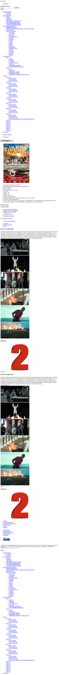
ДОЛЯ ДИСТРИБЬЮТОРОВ (13, 24)
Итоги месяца (12, 78)
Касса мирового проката (9, 26)
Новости (5, 132)
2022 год (8, 77)
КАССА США (9, 30)
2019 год (8, 92)
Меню (2, 9)
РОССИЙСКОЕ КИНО (15, 65)
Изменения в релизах (8, 532)
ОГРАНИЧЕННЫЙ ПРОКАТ (13, 23)
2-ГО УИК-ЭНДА (13, 62)
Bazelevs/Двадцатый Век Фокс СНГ (20, 186)
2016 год (8, 108)
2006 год (8, 130)
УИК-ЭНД (9, 19)
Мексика (11, 45)
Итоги (5, 75)
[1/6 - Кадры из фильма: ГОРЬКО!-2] (15, 254)
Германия (11, 38)
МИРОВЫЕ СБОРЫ (14, 73)
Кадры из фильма (7, 224)
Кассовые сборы (7, 15)
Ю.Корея (11, 53)
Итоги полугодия (13, 81)
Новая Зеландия (13, 48)
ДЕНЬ (7, 17)
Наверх (2, 550)
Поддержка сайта (10, 547)
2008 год (8, 128)
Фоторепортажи (7, 531)
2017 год (8, 103)
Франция (11, 51)
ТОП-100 (11, 64)
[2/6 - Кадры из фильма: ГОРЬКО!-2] (15, 271)
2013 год (8, 121)
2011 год (8, 124)
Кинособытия (6, 534)
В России (8, 13)
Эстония (11, 52)
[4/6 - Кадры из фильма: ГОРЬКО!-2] (15, 304)
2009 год (8, 126)
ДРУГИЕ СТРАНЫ (11, 31)
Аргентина (12, 34)
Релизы (5, 521)
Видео (5, 226)
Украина (11, 49)
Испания (11, 39)
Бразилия (11, 35)
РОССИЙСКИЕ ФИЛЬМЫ (13, 22)
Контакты (5, 3)
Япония (11, 55)
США (7, 68)
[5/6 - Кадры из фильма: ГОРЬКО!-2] (15, 321)
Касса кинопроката (8, 522)
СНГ (7, 57)
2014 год (8, 120)
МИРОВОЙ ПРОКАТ (11, 27)
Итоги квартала (13, 79)
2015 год (8, 113)
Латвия (11, 43)
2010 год (8, 125)
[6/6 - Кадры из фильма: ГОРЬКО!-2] (15, 338)
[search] (16, 7)
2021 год (8, 82)
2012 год (8, 123)
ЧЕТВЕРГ (8, 18)
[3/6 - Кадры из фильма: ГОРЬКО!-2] (15, 288)
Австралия (11, 32)
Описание (5, 223)
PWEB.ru (17, 547)
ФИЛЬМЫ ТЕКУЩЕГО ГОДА (14, 21)
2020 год (8, 87)
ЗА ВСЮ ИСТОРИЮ (14, 72)
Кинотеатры (6, 530)
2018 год (8, 98)
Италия (11, 40)
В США (8, 14)
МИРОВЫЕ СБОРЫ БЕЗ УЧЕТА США (19, 74)
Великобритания (13, 36)
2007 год (8, 129)
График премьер (7, 11)
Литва (10, 44)
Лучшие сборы (7, 56)
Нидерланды (12, 47)
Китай (10, 41)
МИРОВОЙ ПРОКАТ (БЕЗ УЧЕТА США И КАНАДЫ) (20, 28)
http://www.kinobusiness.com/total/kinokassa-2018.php (21, 119)
